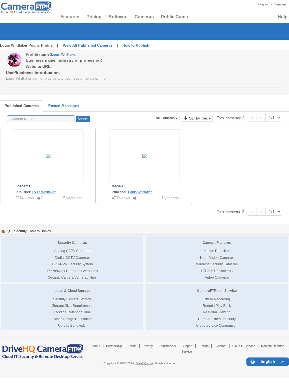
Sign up (280, 4)
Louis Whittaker (63, 54)
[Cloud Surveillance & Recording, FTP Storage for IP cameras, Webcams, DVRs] (25, 7)
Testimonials (167, 346)
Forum (204, 346)
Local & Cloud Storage (72, 290)
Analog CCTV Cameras (72, 251)
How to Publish (135, 45)
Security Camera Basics (32, 231)
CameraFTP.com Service (217, 290)
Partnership (114, 346)
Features (69, 16)
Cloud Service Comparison (217, 325)
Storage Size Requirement (72, 305)
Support (187, 346)
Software (118, 16)
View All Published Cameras (87, 45)
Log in (263, 4)
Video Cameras (217, 277)
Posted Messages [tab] (63, 106)
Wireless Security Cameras (217, 264)
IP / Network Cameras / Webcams (72, 271)
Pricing (94, 16)
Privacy (148, 346)
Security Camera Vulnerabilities (72, 277)
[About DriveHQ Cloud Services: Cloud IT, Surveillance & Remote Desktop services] (42, 349)
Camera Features (217, 242)
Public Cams (174, 16)
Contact (221, 346)
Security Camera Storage (72, 299)
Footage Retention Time (72, 312)
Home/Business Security (217, 319)
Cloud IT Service (243, 346)
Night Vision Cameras (217, 257)
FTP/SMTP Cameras (217, 271)
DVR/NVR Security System (72, 264)
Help (283, 16)
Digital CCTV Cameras (72, 257)
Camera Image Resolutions (72, 319)
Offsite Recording (216, 299)
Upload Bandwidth (72, 325)
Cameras (144, 16)
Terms (132, 346)
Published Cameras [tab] (22, 106)
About (96, 346)
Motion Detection (217, 251)
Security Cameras (72, 242)
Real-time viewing (217, 312)
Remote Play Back (217, 305)
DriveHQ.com (144, 363)
